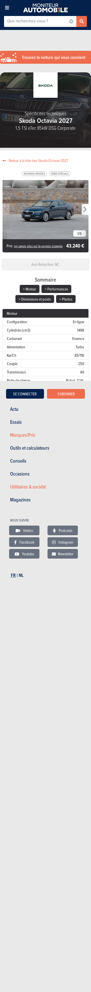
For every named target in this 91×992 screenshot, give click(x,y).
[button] (85, 209)
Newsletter (66, 554)
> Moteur (29, 289)
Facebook (26, 542)
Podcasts (65, 530)
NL (21, 575)
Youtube (27, 554)
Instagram (65, 542)
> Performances (56, 289)
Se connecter (25, 394)
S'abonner (66, 394)
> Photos (65, 299)
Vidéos (27, 530)
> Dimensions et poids (35, 299)
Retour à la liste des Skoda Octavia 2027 (38, 160)
